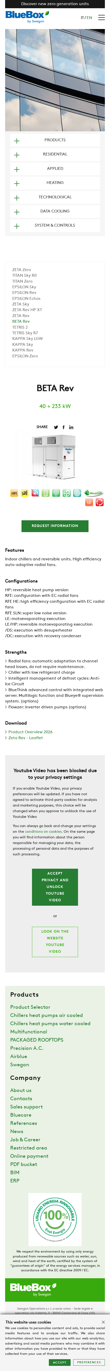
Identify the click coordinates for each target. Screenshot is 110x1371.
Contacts (21, 1098)
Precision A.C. (27, 1048)
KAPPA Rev (22, 350)
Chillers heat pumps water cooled (50, 1023)
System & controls (55, 226)
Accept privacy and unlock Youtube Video (55, 887)
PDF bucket (23, 1164)
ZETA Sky (20, 304)
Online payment (29, 1156)
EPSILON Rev (24, 293)
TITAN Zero (22, 282)
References (23, 1123)
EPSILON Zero (25, 356)
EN (89, 18)
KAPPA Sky (22, 345)
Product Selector (30, 1007)
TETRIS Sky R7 (25, 333)
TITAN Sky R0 (24, 276)
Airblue (18, 1056)
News (16, 1131)
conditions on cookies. (44, 832)
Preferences (89, 1362)
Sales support (26, 1107)
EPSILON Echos (26, 299)
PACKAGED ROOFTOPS (36, 1040)
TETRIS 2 (20, 328)
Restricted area (28, 1148)
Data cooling (55, 211)
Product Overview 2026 (30, 732)
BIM (14, 1172)
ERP (14, 1181)
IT (82, 18)
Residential (55, 154)
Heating (55, 183)
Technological (55, 197)
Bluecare (20, 1115)
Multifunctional (28, 1032)
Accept (60, 1362)
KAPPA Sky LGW (27, 339)
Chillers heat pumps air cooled (46, 1015)
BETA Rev (21, 322)
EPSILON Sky (24, 287)
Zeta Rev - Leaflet (25, 738)
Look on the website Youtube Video (55, 942)
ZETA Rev (20, 316)
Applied (55, 169)
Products (55, 140)
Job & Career (25, 1140)
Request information (55, 526)
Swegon (19, 1065)
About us (20, 1090)
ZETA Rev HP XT (27, 310)
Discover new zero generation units (55, 4)
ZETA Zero (21, 270)
